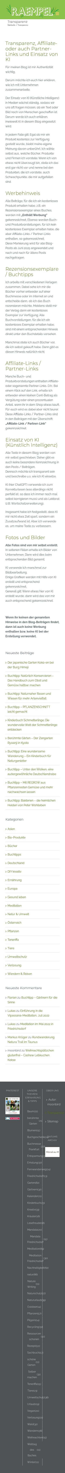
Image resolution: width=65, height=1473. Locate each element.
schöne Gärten (33, 1362)
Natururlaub (36, 1299)
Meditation (14, 905)
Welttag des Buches (33, 1450)
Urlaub (33, 1404)
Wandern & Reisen (20, 974)
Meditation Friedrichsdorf (37, 1258)
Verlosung (14, 965)
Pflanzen (13, 931)
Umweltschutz (17, 956)
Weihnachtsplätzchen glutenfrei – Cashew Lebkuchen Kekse (31, 1055)
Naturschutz (36, 1293)
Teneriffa (13, 939)
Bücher (12, 846)
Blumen (33, 1130)
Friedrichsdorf (37, 1175)
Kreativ (33, 1209)
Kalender (34, 1196)
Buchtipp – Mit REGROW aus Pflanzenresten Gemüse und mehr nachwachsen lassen (30, 787)
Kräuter (33, 1216)
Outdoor (34, 1306)
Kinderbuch (36, 1202)
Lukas (12, 1011)
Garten (33, 1182)
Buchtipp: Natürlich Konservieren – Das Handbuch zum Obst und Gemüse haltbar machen (31, 680)
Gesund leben (17, 897)
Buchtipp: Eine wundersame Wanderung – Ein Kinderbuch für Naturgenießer (29, 756)
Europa (13, 888)
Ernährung (15, 880)
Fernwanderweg (39, 1169)
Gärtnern (34, 1189)
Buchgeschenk (38, 1137)
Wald (32, 1424)
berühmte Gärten (35, 1120)
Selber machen (34, 1374)
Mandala (34, 1229)
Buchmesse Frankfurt (36, 1146)
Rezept (33, 1345)
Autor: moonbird (52, 1102)
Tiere (11, 948)
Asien (11, 829)
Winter (33, 1462)
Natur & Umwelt (18, 914)
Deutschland (16, 863)
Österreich (14, 922)
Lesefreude (36, 1222)
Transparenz (52, 1113)
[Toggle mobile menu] (58, 14)
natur (32, 1274)
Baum (32, 1111)
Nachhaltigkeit (38, 1267)
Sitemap (52, 1121)
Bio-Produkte (16, 837)
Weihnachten (37, 1437)
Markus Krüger (17, 1037)
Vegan (33, 1410)
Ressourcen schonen (36, 1336)
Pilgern (33, 1320)
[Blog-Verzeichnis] (12, 1119)
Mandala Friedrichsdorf (37, 1239)
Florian (12, 997)
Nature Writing (33, 1284)
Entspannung (37, 1155)
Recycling (35, 1326)
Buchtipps (14, 854)
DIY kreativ (14, 871)
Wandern (34, 1430)
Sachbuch (35, 1352)
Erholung (34, 1162)
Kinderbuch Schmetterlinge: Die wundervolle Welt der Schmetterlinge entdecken (32, 724)
